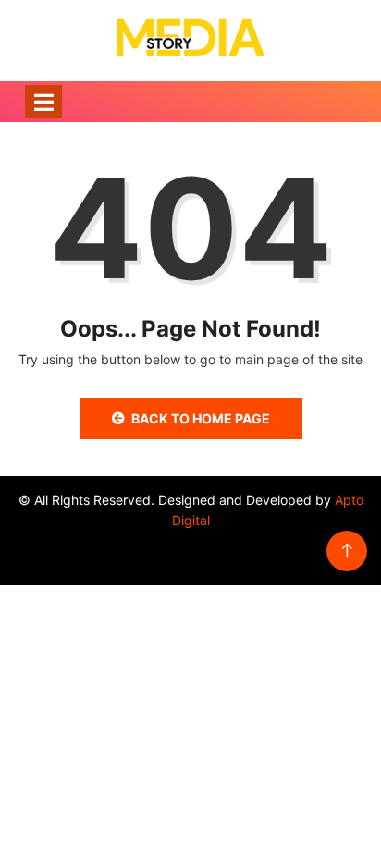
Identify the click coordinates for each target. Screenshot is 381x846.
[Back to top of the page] (347, 551)
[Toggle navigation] (43, 101)
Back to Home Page (200, 418)
